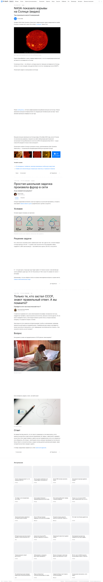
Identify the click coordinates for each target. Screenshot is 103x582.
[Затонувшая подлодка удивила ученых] (80, 475)
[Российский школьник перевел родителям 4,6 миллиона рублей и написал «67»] (23, 570)
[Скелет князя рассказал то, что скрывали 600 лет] (23, 475)
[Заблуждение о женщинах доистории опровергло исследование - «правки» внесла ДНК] (42, 551)
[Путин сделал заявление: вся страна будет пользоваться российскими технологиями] (42, 475)
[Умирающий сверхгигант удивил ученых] (61, 532)
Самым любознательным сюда (22, 279)
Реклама (10, 581)
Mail (2, 581)
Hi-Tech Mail (20, 18)
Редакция (62, 581)
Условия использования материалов (71, 581)
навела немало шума (25, 203)
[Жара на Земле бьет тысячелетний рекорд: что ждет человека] (42, 570)
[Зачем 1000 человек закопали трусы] (61, 475)
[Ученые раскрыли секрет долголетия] (23, 551)
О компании (6, 581)
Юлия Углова (20, 193)
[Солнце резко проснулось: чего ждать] (80, 570)
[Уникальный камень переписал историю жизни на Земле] (23, 513)
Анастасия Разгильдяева (23, 309)
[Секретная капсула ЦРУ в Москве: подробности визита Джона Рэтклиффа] (42, 532)
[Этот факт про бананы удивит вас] (80, 513)
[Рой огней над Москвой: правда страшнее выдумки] (61, 494)
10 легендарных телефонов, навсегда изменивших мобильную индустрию (35, 166)
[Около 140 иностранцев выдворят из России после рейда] (42, 513)
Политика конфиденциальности (95, 581)
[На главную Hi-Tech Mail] (5, 1)
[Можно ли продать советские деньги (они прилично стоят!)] (61, 551)
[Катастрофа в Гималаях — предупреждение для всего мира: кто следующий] (42, 494)
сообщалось (20, 109)
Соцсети (33, 180)
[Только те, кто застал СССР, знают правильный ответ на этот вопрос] (80, 494)
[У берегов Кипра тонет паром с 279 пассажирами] (61, 570)
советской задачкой (40, 447)
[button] (37, 40)
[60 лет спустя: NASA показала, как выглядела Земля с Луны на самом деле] (80, 551)
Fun (31, 293)
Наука (23, 5)
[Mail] (2, 1)
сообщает (39, 24)
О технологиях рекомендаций (84, 581)
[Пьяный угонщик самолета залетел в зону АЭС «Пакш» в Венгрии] (61, 513)
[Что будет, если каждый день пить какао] (23, 494)
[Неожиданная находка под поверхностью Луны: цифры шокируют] (80, 532)
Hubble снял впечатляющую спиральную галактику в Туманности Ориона (35, 168)
